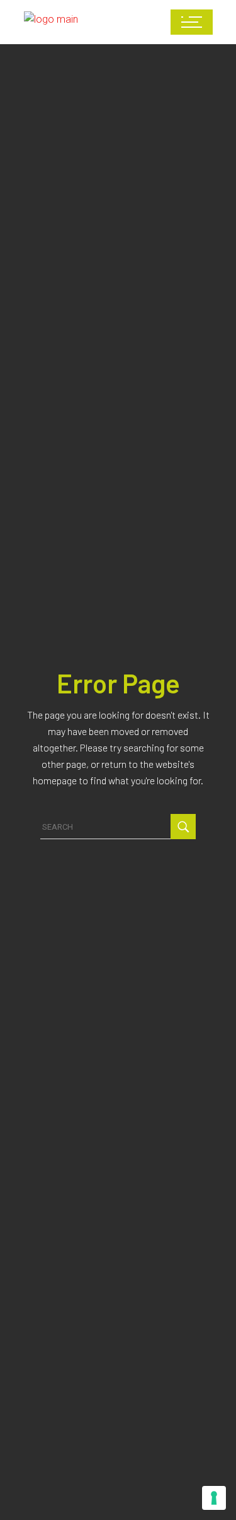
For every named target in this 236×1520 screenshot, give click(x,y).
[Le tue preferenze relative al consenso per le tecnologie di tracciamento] (214, 1498)
